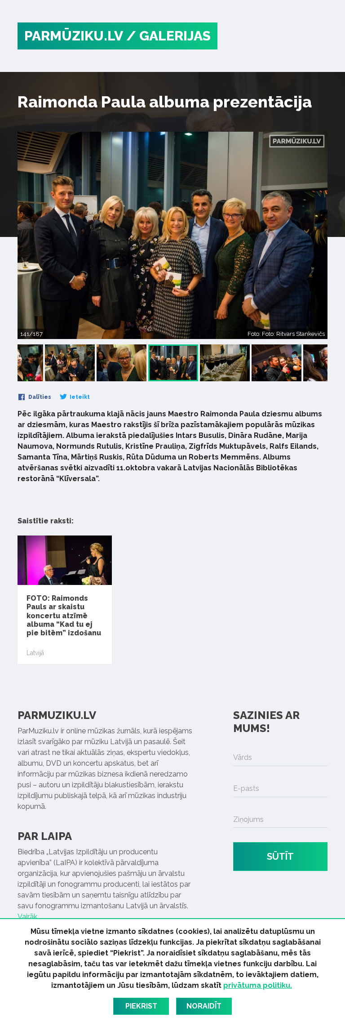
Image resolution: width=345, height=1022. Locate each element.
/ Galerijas (168, 36)
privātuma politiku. (257, 985)
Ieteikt (79, 397)
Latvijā (35, 652)
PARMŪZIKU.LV (73, 36)
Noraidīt (203, 1006)
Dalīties (39, 397)
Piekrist (141, 1006)
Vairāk (27, 916)
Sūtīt (280, 856)
